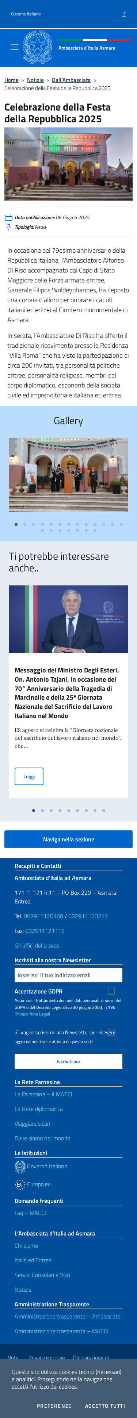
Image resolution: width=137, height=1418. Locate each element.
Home (11, 80)
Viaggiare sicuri (32, 1123)
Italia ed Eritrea (33, 1260)
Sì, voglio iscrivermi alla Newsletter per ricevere (65, 1032)
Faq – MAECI (30, 1212)
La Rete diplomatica (39, 1108)
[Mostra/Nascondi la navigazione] (14, 47)
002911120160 (43, 916)
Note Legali (39, 1013)
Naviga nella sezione (68, 839)
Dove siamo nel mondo (42, 1138)
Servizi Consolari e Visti (42, 1274)
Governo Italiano (26, 14)
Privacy (21, 1013)
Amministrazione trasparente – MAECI (62, 1331)
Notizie (35, 80)
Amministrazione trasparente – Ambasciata (68, 1316)
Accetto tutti (105, 1405)
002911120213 (88, 916)
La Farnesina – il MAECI (43, 1094)
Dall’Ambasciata (71, 80)
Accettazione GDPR (38, 991)
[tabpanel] (68, 477)
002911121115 (45, 930)
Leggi (33, 776)
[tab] (16, 524)
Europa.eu (38, 1184)
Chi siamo (26, 1245)
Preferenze (54, 1405)
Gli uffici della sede (37, 945)
